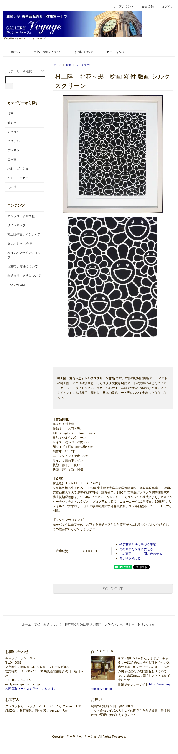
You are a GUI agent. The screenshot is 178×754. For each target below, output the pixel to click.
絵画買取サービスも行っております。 (31, 688)
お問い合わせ (84, 52)
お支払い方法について (22, 266)
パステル (13, 141)
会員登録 (148, 6)
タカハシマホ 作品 (20, 243)
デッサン (13, 150)
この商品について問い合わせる (140, 553)
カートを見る (116, 52)
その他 (11, 187)
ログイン (167, 6)
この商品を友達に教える (136, 549)
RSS (10, 284)
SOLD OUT (113, 588)
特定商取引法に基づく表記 (137, 544)
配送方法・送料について (24, 275)
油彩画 (11, 123)
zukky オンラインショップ (23, 255)
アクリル (13, 132)
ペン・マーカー (18, 177)
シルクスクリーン (86, 65)
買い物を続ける (130, 558)
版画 (68, 65)
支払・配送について (47, 52)
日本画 (11, 159)
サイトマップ (16, 225)
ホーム (15, 52)
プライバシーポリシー (119, 624)
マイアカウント (123, 6)
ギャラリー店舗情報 (21, 216)
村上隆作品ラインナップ (24, 234)
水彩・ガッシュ (18, 168)
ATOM (20, 284)
